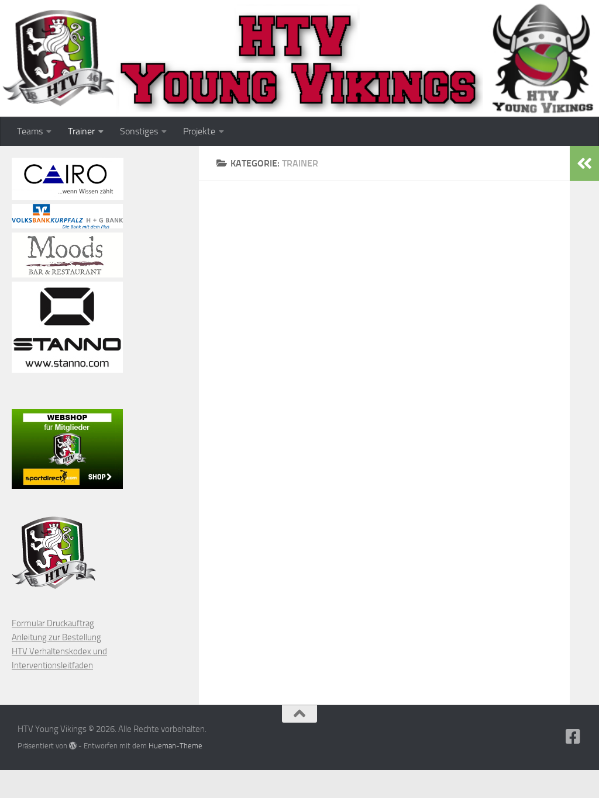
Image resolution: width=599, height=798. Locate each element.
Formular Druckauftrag (53, 623)
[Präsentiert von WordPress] (73, 746)
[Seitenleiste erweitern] (584, 163)
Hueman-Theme (175, 745)
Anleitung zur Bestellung (56, 637)
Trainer (81, 131)
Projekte (199, 131)
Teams (30, 131)
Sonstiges (139, 131)
